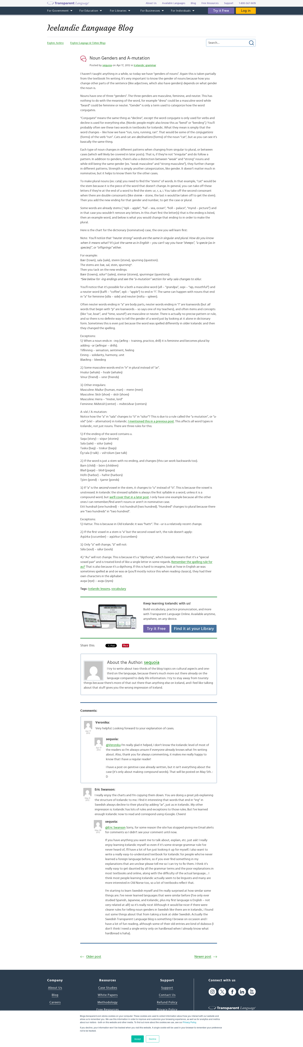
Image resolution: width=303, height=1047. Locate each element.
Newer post (202, 956)
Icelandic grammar (145, 65)
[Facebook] (232, 992)
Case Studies (107, 987)
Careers (55, 1002)
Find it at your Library (194, 629)
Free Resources (107, 1009)
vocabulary (118, 588)
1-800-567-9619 (247, 3)
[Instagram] (212, 992)
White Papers (108, 995)
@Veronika (113, 745)
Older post (93, 956)
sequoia (107, 65)
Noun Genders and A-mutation (120, 58)
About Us (55, 987)
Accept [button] (137, 1038)
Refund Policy (167, 1002)
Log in (246, 10)
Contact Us (167, 995)
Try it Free (221, 10)
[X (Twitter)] (222, 992)
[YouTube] (252, 992)
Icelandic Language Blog (90, 28)
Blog (55, 995)
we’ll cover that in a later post (129, 497)
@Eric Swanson (115, 827)
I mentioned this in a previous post (151, 421)
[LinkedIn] (242, 992)
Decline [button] (152, 1038)
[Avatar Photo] (88, 723)
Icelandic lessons (99, 588)
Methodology (107, 1002)
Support (167, 987)
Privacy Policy (189, 1022)
